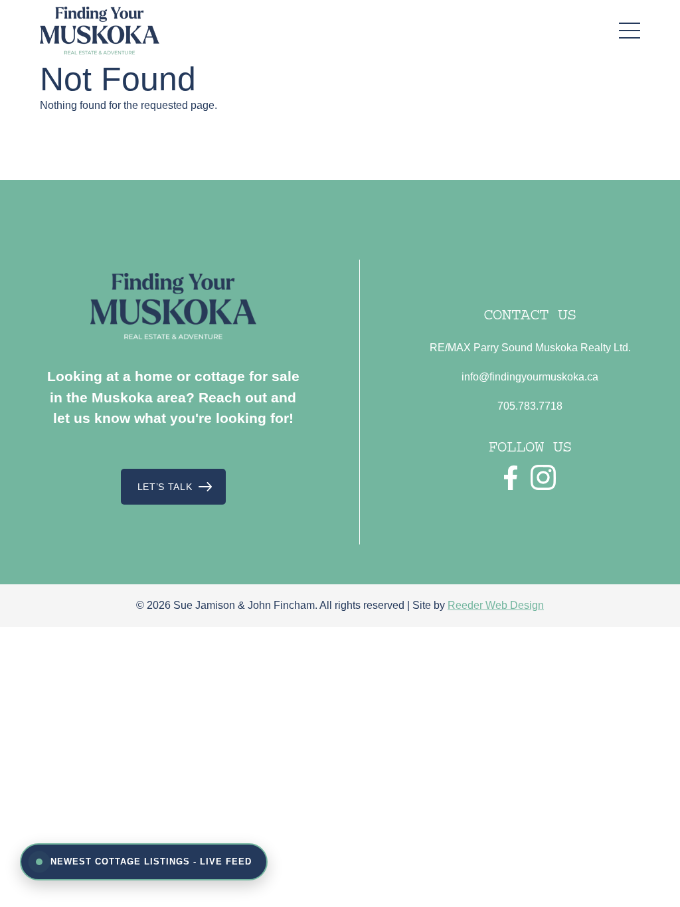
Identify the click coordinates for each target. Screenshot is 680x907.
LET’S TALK (165, 486)
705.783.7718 (529, 406)
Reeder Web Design (496, 605)
